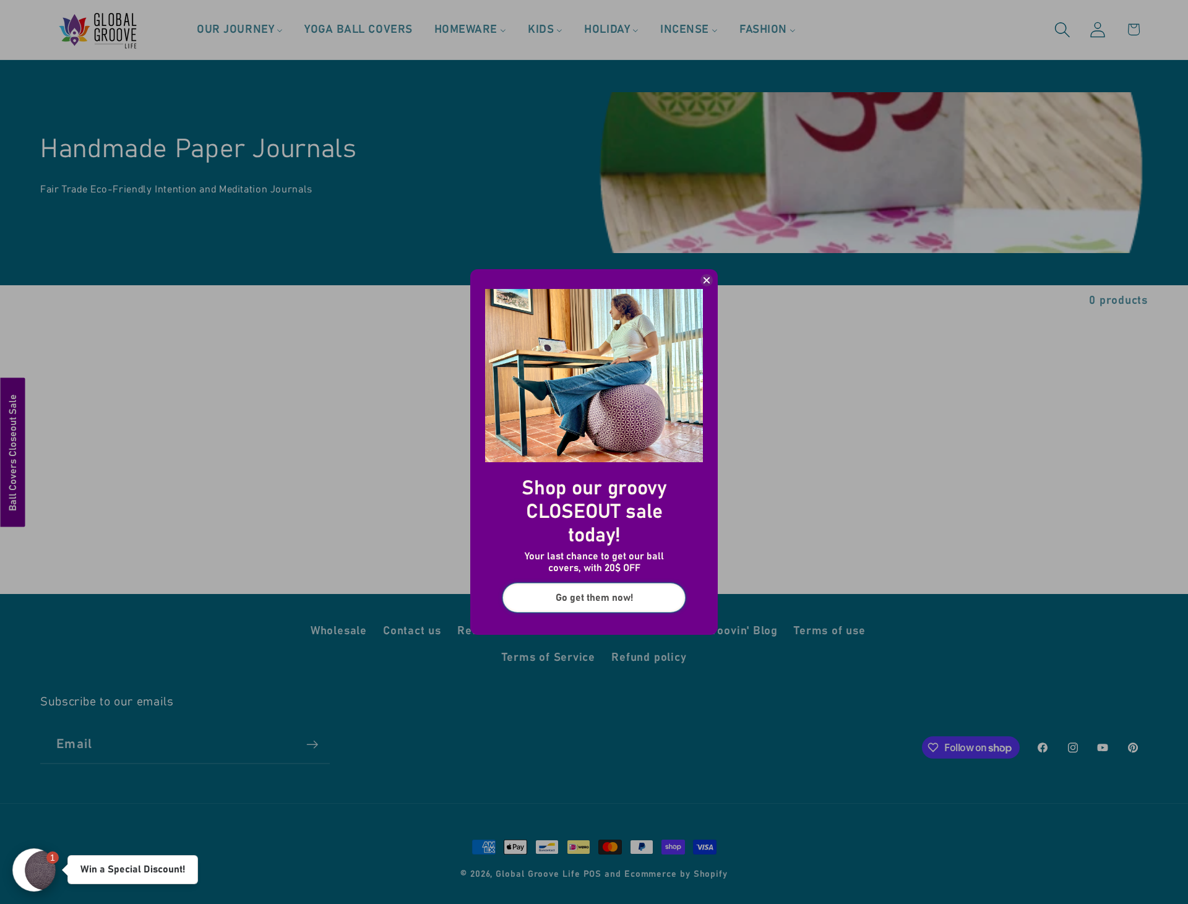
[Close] (706, 280)
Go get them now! (594, 598)
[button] (34, 870)
